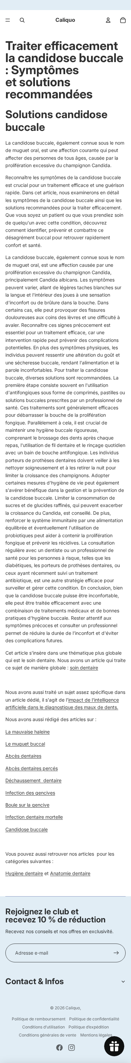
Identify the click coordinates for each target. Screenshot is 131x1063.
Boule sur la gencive (27, 805)
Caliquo (73, 1007)
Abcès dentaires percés (31, 768)
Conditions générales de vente (47, 1034)
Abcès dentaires (23, 756)
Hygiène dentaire (24, 873)
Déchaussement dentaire (33, 780)
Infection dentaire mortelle (34, 817)
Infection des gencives (30, 793)
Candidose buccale (26, 829)
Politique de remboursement (39, 1018)
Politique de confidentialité (94, 1018)
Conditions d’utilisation (43, 1026)
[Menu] (7, 20)
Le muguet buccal (25, 744)
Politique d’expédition (89, 1026)
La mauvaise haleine (27, 732)
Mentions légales (96, 1034)
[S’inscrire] (116, 953)
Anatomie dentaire (70, 873)
